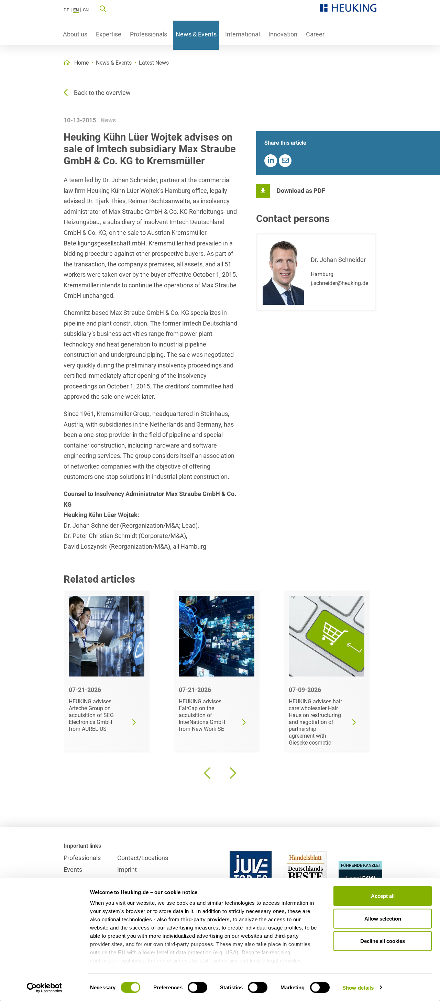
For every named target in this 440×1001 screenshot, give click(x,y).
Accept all (383, 896)
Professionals (148, 34)
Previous (208, 773)
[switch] (197, 987)
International (242, 34)
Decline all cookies (382, 941)
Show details (358, 987)
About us (75, 34)
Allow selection (382, 918)
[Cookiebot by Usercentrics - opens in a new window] (44, 987)
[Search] (102, 8)
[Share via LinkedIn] (270, 160)
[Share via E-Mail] (285, 160)
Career (315, 34)
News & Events (196, 34)
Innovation (282, 34)
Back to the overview (102, 92)
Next (232, 773)
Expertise (108, 34)
